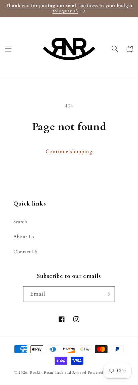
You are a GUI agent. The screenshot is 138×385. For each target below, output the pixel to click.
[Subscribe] (107, 294)
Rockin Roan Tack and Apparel (58, 372)
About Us (23, 237)
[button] (8, 48)
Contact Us (25, 252)
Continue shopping (69, 151)
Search (20, 222)
